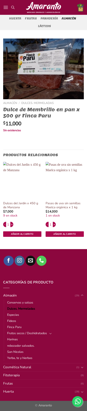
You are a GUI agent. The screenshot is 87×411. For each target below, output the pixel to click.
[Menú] (5, 7)
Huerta (15, 18)
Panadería (49, 18)
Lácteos (44, 26)
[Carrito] (80, 7)
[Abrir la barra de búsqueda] (13, 7)
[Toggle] (82, 391)
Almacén (69, 18)
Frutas (31, 18)
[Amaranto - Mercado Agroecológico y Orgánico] (43, 7)
